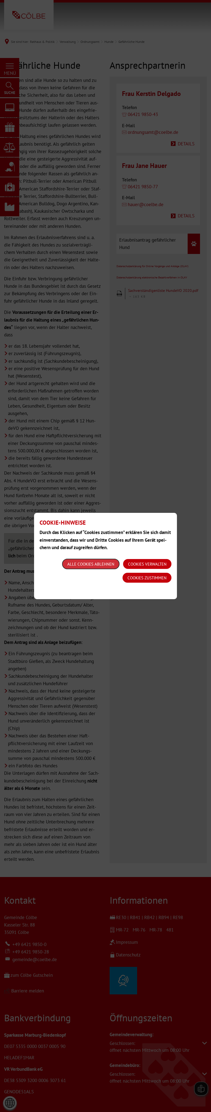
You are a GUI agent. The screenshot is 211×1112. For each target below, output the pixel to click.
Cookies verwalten (147, 564)
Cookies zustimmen (146, 577)
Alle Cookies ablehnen (90, 564)
